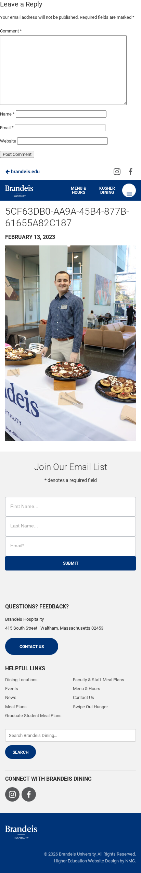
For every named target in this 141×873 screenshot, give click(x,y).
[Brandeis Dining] (21, 832)
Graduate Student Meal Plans (33, 715)
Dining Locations (21, 679)
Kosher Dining (107, 190)
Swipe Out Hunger (90, 706)
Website (8, 141)
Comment (11, 30)
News (10, 697)
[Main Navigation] (129, 190)
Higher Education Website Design (86, 860)
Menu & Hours (78, 190)
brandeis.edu (25, 171)
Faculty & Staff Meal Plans (98, 679)
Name (7, 114)
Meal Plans (16, 706)
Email (7, 127)
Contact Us (32, 646)
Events (11, 688)
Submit (70, 563)
